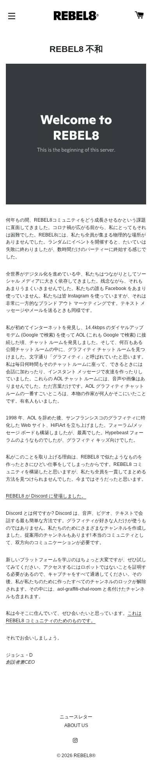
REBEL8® (84, 755)
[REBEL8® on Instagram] (76, 740)
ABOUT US (76, 725)
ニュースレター (76, 717)
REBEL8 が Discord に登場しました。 (46, 496)
